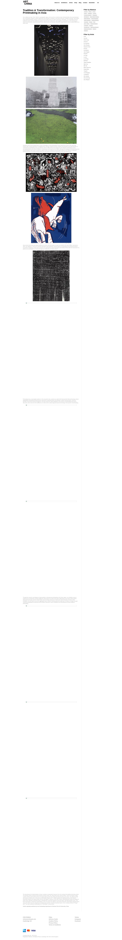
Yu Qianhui (86, 74)
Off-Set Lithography (94, 18)
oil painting (86, 22)
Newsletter (92, 2)
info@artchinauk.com (29, 919)
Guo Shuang (86, 45)
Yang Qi (85, 71)
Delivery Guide (53, 919)
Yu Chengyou (87, 72)
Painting (90, 22)
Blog (80, 2)
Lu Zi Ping (86, 58)
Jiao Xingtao (86, 52)
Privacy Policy (53, 923)
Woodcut (94, 29)
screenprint (86, 25)
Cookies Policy (53, 921)
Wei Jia (85, 65)
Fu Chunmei (86, 43)
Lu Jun (85, 57)
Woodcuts (86, 30)
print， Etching (86, 23)
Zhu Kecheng (87, 77)
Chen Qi (85, 41)
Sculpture (91, 25)
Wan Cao (86, 64)
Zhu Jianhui (86, 76)
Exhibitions (64, 2)
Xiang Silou (86, 69)
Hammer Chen (87, 46)
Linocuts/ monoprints (87, 15)
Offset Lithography (87, 20)
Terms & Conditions (55, 925)
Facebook (78, 921)
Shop (75, 2)
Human (85, 13)
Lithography (95, 15)
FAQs (50, 917)
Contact (85, 2)
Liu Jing (85, 55)
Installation (90, 13)
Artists (71, 2)
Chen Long (86, 39)
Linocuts (94, 13)
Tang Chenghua (87, 62)
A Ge (85, 36)
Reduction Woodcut (94, 23)
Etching (90, 11)
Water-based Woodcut (94, 27)
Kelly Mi (85, 53)
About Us (57, 2)
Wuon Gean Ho (87, 67)
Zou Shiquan (87, 79)
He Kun (94, 11)
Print (94, 22)
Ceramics (85, 11)
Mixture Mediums (87, 18)
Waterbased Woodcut (88, 29)
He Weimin (86, 50)
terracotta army (86, 27)
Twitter (77, 917)
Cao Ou (85, 38)
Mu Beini (86, 60)
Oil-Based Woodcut (95, 20)
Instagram (78, 919)
